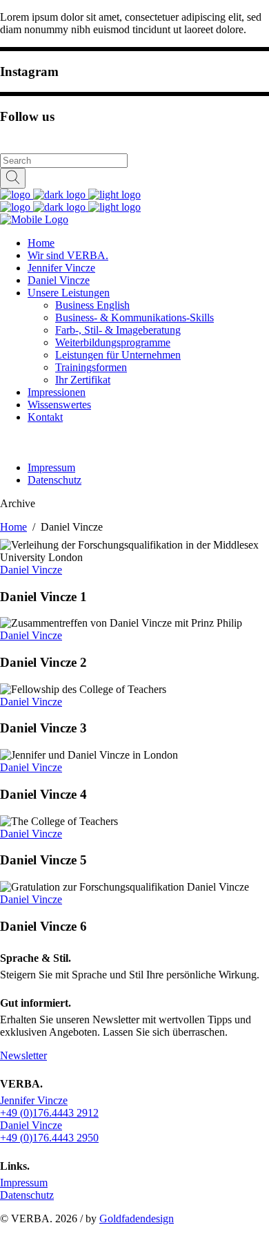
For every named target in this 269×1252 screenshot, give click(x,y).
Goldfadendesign (136, 1218)
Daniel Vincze (31, 570)
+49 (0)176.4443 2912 (49, 1113)
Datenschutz (27, 1195)
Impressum (24, 1182)
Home (13, 527)
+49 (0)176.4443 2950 (49, 1138)
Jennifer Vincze (34, 1100)
